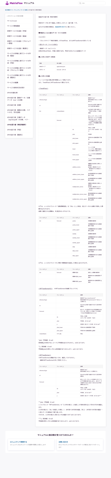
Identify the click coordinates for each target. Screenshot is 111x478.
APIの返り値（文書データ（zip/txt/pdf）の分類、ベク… (18, 118)
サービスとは (12, 21)
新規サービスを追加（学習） (17, 31)
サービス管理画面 (13, 26)
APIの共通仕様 (12, 93)
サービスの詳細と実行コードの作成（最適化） (19, 76)
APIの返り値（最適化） (15, 135)
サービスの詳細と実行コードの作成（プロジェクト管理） (19, 69)
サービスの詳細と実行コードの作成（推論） (19, 54)
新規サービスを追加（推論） (17, 36)
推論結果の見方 (60, 27)
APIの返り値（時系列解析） (17, 125)
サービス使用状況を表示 (15, 88)
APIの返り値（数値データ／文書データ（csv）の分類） (18, 99)
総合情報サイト (9, 10)
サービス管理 (24, 10)
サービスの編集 (12, 82)
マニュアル (17, 10)
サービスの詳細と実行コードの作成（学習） (19, 62)
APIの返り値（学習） (14, 130)
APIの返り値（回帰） (14, 105)
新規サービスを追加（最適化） (18, 48)
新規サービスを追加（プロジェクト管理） (19, 42)
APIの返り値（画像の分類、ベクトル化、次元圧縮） (18, 111)
